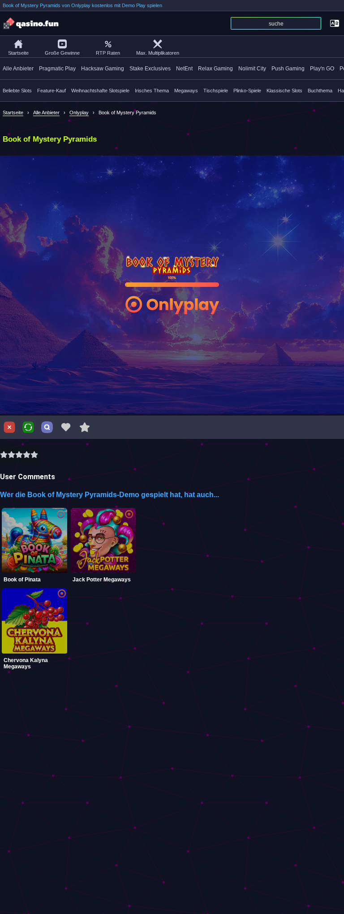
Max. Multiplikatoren (157, 53)
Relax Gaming (215, 68)
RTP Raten (108, 53)
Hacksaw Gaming (102, 68)
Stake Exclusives (150, 68)
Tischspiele (215, 90)
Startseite (18, 53)
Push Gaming (288, 68)
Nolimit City (252, 68)
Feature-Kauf (51, 90)
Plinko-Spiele (247, 90)
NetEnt (184, 68)
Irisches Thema (152, 90)
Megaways (186, 90)
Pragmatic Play (57, 68)
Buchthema (320, 90)
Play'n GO (322, 68)
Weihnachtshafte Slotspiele (100, 90)
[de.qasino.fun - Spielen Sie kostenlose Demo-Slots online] (31, 23)
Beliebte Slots (17, 90)
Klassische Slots (284, 90)
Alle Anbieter (18, 68)
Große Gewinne (62, 53)
